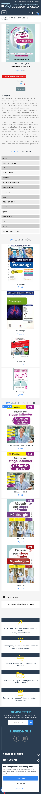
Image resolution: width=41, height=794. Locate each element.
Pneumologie (20, 284)
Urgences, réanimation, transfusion (20, 445)
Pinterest (24, 84)
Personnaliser (20, 789)
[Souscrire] (30, 722)
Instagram (25, 739)
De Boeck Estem (7, 173)
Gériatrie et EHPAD (20, 492)
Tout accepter (20, 778)
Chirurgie (20, 539)
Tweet (21, 84)
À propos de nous (13, 754)
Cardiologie (21, 585)
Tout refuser (20, 783)
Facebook (16, 739)
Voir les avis (20, 89)
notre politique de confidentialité (14, 717)
